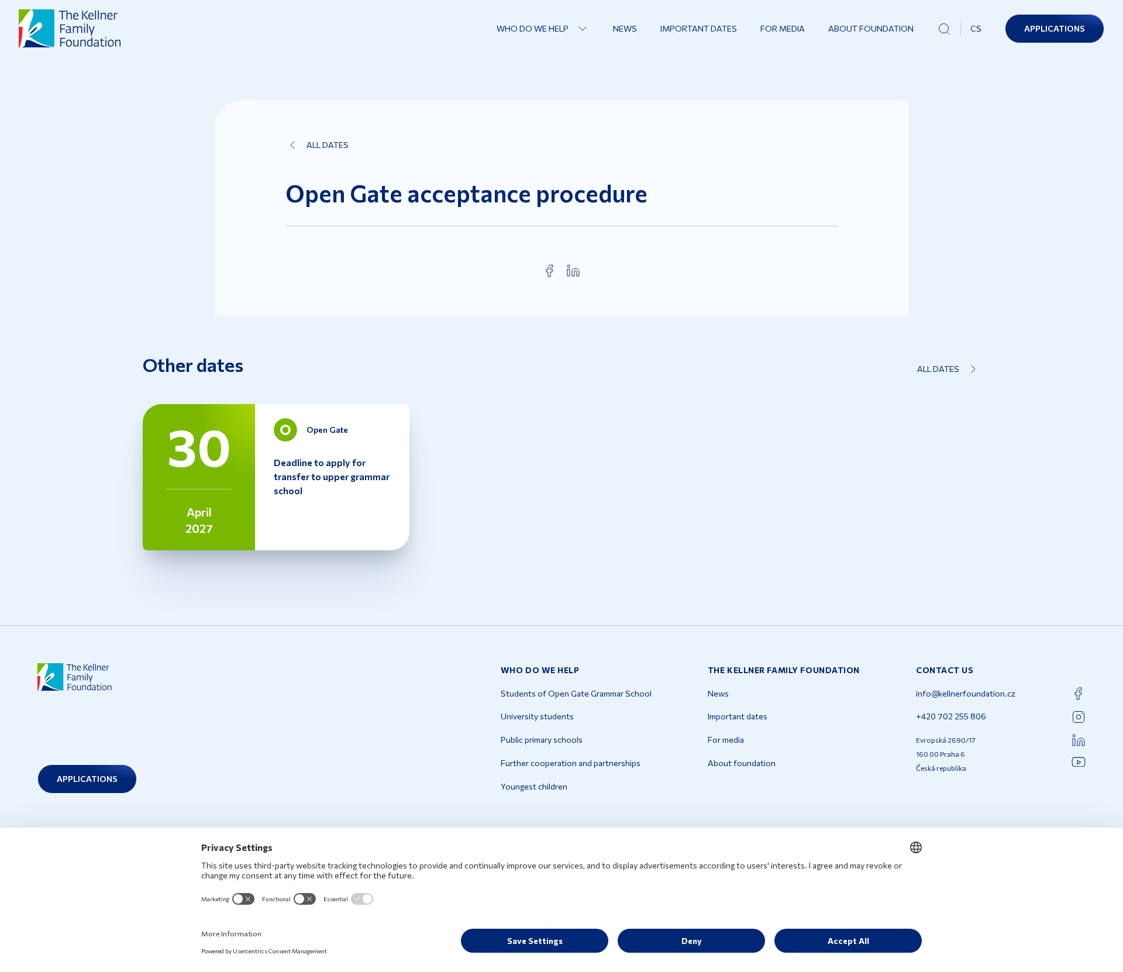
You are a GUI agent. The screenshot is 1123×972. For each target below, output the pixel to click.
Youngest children (534, 786)
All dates (327, 145)
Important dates (698, 28)
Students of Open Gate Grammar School (576, 693)
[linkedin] (573, 271)
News (625, 28)
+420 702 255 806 (951, 716)
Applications (1054, 28)
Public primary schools (542, 739)
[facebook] (550, 271)
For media (782, 28)
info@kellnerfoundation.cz (965, 693)
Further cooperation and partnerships (570, 763)
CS (975, 28)
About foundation (871, 28)
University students (537, 716)
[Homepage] (70, 28)
